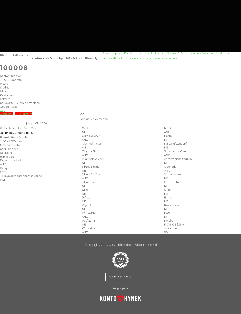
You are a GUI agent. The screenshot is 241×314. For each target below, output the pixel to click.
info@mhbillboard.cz (144, 33)
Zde (2, 110)
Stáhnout (29, 127)
